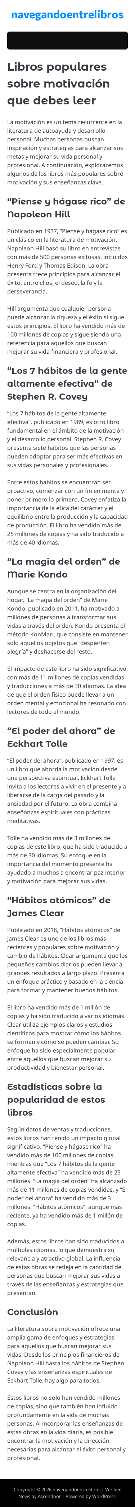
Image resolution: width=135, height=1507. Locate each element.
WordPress (104, 1496)
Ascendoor (49, 1496)
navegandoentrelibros (67, 13)
